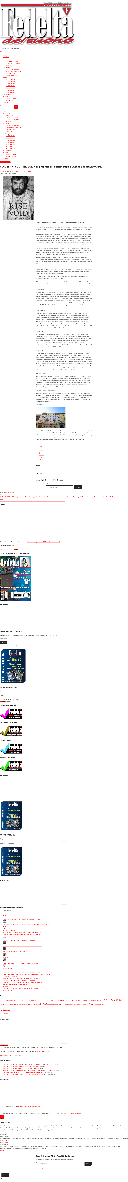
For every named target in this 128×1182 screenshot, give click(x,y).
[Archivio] (4, 955)
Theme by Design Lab (37, 1106)
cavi (65, 1000)
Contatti (5, 102)
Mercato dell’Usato (11, 100)
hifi (45, 1004)
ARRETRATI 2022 (10, 79)
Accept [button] (69, 1113)
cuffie (76, 1000)
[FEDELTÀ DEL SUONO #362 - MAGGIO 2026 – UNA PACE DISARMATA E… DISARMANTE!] (4, 922)
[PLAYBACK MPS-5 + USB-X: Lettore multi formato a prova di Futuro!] (4, 917)
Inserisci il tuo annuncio (12, 98)
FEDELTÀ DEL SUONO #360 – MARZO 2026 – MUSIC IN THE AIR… (20, 1068)
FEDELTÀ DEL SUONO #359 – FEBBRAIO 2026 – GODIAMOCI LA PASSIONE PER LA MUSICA (27, 1070)
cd (66, 1000)
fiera (7, 1004)
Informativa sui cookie (43, 1051)
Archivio (8, 65)
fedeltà (109, 1000)
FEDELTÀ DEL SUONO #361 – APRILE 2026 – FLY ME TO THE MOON (21, 1066)
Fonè (10, 1004)
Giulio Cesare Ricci (19, 1004)
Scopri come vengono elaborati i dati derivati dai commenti (43, 542)
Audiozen (44, 1000)
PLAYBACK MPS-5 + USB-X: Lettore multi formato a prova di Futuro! (22, 919)
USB (96, 1004)
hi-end (38, 1004)
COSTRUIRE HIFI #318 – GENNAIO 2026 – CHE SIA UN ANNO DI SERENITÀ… (23, 1072)
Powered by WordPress (24, 1106)
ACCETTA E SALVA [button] (5, 1150)
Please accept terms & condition (10, 699)
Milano (48, 1004)
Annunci (5, 96)
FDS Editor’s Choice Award (13, 71)
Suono (92, 1004)
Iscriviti (78, 487)
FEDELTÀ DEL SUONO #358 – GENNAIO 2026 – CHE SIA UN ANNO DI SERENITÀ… (24, 1074)
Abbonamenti (9, 59)
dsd (102, 1000)
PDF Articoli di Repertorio (13, 63)
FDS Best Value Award (12, 75)
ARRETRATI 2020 (10, 84)
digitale (89, 1000)
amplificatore (8, 1000)
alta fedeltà (2, 1000)
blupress (60, 1000)
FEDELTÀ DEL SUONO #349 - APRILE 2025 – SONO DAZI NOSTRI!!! (21, 963)
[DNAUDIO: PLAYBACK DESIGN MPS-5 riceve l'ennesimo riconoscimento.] (4, 944)
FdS (4, 492)
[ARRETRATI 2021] (4, 966)
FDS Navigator (7, 94)
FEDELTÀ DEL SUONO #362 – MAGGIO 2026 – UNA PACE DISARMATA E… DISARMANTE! (26, 1064)
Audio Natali (24, 1000)
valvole (98, 1004)
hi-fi (42, 1004)
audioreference (39, 1000)
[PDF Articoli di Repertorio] (4, 928)
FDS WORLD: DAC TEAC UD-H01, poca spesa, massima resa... (19, 940)
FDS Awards (6, 67)
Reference (84, 1004)
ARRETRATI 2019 (10, 86)
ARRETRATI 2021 (10, 82)
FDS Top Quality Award (12, 69)
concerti (71, 1000)
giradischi (13, 1004)
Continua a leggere (40, 1168)
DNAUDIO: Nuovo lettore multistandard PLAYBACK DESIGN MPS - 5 (21, 934)
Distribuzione (94, 1000)
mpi (58, 1004)
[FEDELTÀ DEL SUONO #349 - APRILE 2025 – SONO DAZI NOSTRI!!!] (4, 961)
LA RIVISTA (6, 57)
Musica (62, 1004)
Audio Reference (32, 1000)
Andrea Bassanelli (7, 171)
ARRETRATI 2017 (10, 90)
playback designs (78, 1004)
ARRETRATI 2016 (10, 92)
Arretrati (5, 77)
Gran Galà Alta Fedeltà (28, 1004)
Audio (13, 1000)
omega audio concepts (70, 1004)
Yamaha (102, 1004)
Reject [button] (73, 1113)
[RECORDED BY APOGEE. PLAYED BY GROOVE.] (4, 949)
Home (4, 55)
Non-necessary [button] (4, 1142)
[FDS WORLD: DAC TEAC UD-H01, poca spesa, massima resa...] (4, 938)
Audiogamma (19, 1000)
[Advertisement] (14, 617)
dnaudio (99, 1000)
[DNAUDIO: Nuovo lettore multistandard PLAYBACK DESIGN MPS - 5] (22, 932)
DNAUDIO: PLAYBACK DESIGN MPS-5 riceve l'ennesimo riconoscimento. (22, 946)
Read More (78, 1113)
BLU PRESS (52, 1000)
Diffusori (85, 1000)
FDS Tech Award (10, 73)
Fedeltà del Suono (5, 162)
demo (81, 1000)
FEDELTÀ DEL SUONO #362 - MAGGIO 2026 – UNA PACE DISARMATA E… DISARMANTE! (26, 925)
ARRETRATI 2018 (10, 88)
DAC (79, 1000)
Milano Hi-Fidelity (53, 1004)
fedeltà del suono (10, 492)
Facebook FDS (5, 1010)
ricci (88, 1004)
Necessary (5, 1134)
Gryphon (35, 1004)
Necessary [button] (3, 1132)
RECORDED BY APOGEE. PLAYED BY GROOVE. (15, 951)
